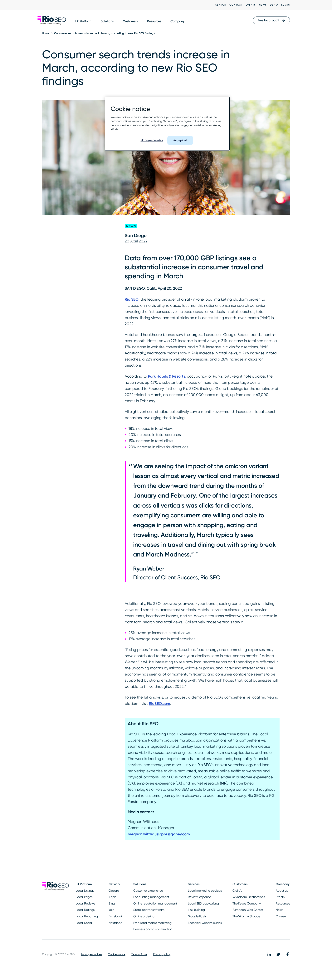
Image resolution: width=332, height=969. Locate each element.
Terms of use (139, 954)
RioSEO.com (159, 703)
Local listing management (151, 897)
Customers (130, 21)
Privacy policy (161, 954)
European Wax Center (247, 910)
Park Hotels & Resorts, (167, 376)
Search (220, 4)
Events (251, 4)
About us (282, 890)
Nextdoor (115, 923)
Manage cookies (91, 954)
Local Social (84, 923)
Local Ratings (85, 910)
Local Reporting (87, 916)
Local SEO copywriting (203, 903)
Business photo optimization (152, 929)
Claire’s (237, 890)
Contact (236, 4)
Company (177, 21)
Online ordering (143, 916)
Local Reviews (85, 903)
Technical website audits (205, 923)
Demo (274, 4)
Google (114, 890)
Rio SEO (132, 299)
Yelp (111, 910)
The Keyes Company (246, 903)
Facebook (116, 916)
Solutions (107, 21)
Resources (154, 21)
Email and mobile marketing (152, 923)
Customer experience (148, 890)
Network (114, 884)
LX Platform (83, 21)
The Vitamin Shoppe (246, 916)
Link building (196, 910)
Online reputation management (155, 903)
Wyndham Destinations (248, 897)
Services (193, 884)
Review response (199, 897)
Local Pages (84, 897)
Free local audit (268, 20)
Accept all (180, 140)
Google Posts (197, 916)
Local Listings (85, 890)
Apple (113, 897)
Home (45, 33)
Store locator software (148, 910)
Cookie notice (116, 954)
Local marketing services (205, 890)
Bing (112, 903)
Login (285, 4)
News (263, 4)
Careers (281, 916)
